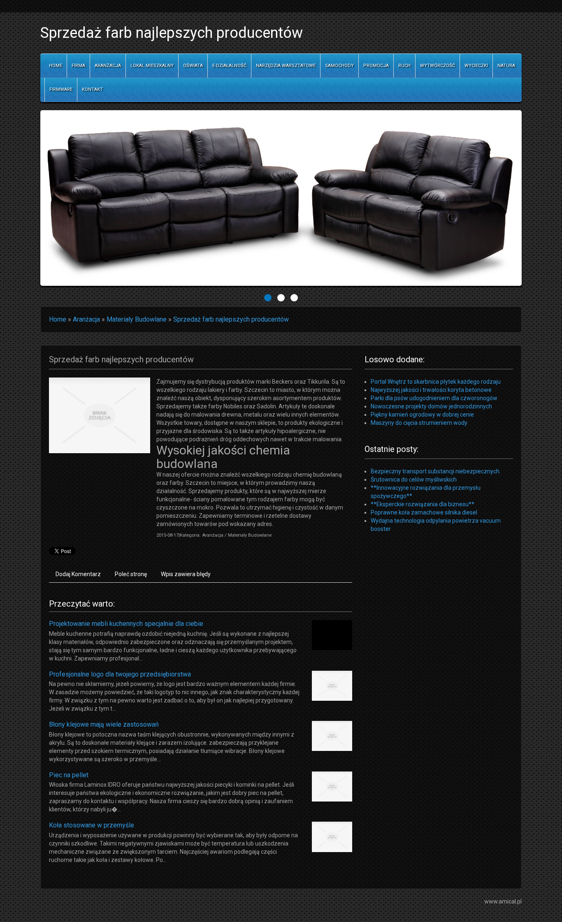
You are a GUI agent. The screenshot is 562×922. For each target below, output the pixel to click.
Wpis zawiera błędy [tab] (186, 574)
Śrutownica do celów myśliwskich (414, 479)
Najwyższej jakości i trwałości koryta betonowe (431, 390)
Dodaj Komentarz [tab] (78, 574)
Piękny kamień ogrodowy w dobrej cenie (422, 414)
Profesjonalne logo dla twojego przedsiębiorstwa (120, 674)
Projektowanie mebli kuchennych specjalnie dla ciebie (126, 624)
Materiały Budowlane (137, 319)
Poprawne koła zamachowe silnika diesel (424, 512)
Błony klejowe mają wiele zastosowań (104, 724)
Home (57, 319)
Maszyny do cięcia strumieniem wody (419, 422)
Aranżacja (86, 319)
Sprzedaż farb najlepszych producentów (231, 319)
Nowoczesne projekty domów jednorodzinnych (431, 406)
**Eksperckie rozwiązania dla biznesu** (422, 504)
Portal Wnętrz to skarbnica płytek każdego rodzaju (436, 381)
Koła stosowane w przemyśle (91, 825)
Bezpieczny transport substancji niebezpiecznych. (436, 471)
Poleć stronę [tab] (131, 574)
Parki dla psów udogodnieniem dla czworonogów (434, 398)
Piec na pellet (68, 775)
